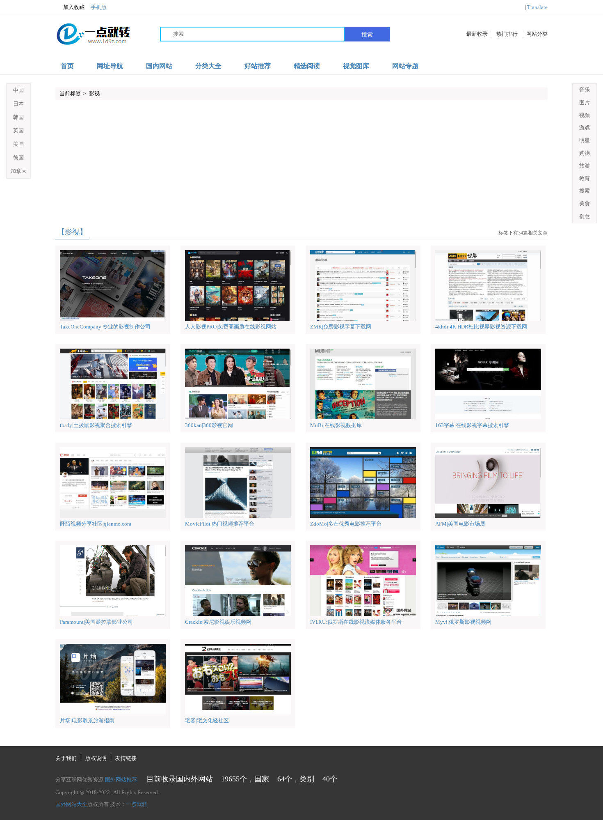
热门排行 (507, 34)
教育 (584, 178)
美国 (18, 144)
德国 (18, 157)
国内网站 (159, 65)
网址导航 (110, 65)
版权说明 (96, 758)
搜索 (367, 34)
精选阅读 (307, 65)
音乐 (584, 90)
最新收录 (477, 34)
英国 (18, 130)
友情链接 (126, 758)
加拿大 (19, 171)
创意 (584, 216)
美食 (584, 203)
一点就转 (136, 804)
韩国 (18, 117)
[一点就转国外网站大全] (94, 34)
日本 (18, 104)
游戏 (584, 127)
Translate (537, 7)
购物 (584, 153)
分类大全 (208, 65)
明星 (584, 140)
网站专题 (405, 65)
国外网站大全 (71, 804)
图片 (584, 102)
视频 (584, 115)
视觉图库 (356, 65)
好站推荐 (257, 65)
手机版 (99, 7)
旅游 (584, 166)
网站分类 (537, 34)
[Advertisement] (301, 163)
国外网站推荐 (121, 779)
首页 (67, 65)
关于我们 (66, 758)
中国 (18, 90)
